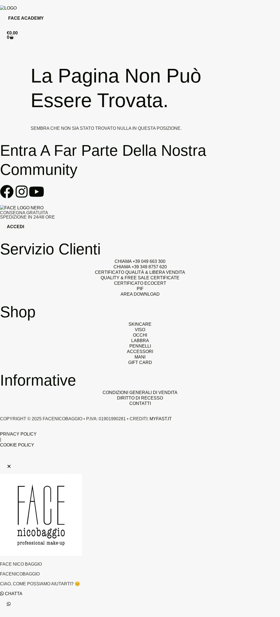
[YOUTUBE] (36, 191)
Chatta (13, 593)
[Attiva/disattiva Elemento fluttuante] (9, 604)
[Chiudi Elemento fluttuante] (9, 466)
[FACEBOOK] (7, 191)
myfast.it (161, 418)
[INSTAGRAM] (21, 191)
